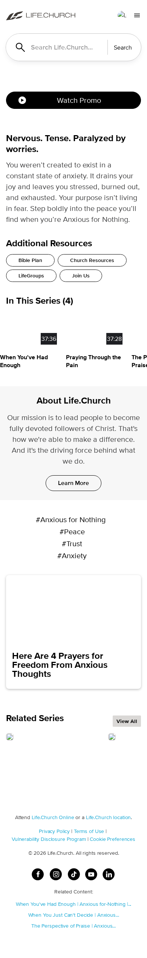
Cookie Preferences (112, 839)
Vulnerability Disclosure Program (49, 839)
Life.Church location (108, 817)
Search (123, 47)
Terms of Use (89, 831)
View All (126, 721)
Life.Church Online (53, 817)
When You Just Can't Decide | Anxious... (73, 915)
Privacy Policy (54, 831)
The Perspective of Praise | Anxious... (73, 925)
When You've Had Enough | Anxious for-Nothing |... (74, 904)
